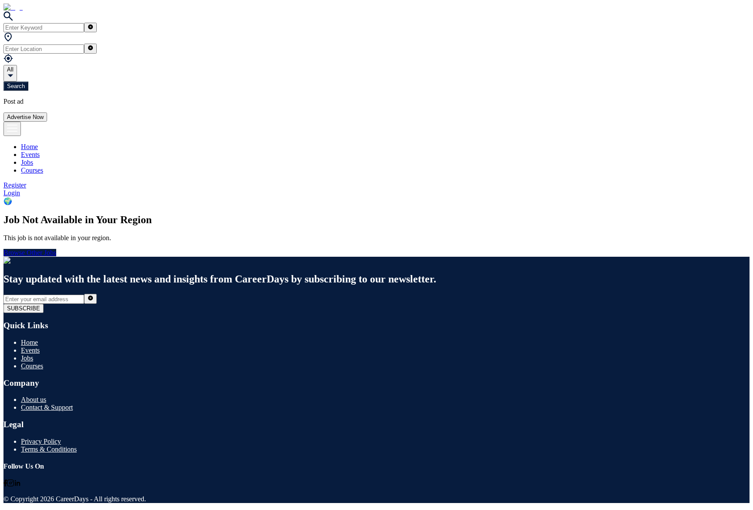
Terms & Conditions (49, 449)
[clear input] (90, 27)
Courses (32, 170)
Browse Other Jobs (29, 252)
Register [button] (14, 185)
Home (29, 146)
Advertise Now (25, 117)
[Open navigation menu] (12, 129)
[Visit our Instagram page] (10, 484)
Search (16, 86)
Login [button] (11, 193)
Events (30, 154)
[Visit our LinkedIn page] (17, 484)
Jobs (27, 162)
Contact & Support (47, 407)
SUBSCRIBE (23, 308)
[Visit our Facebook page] (5, 484)
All (10, 69)
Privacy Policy (41, 441)
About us (33, 399)
